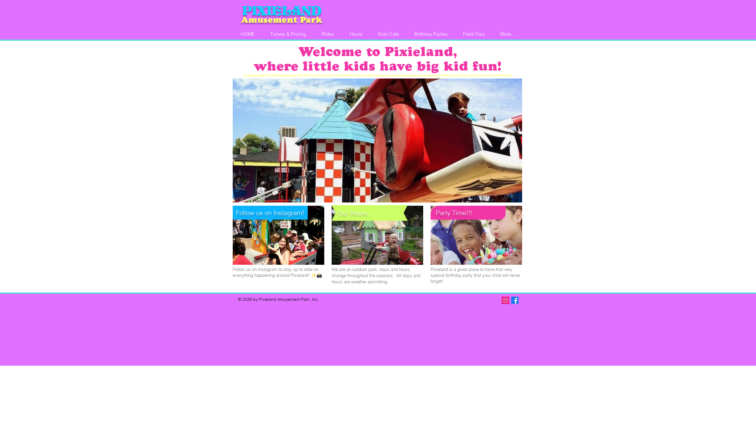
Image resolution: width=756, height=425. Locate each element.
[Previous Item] (243, 140)
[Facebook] (515, 300)
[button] (431, 34)
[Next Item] (511, 140)
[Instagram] (505, 300)
